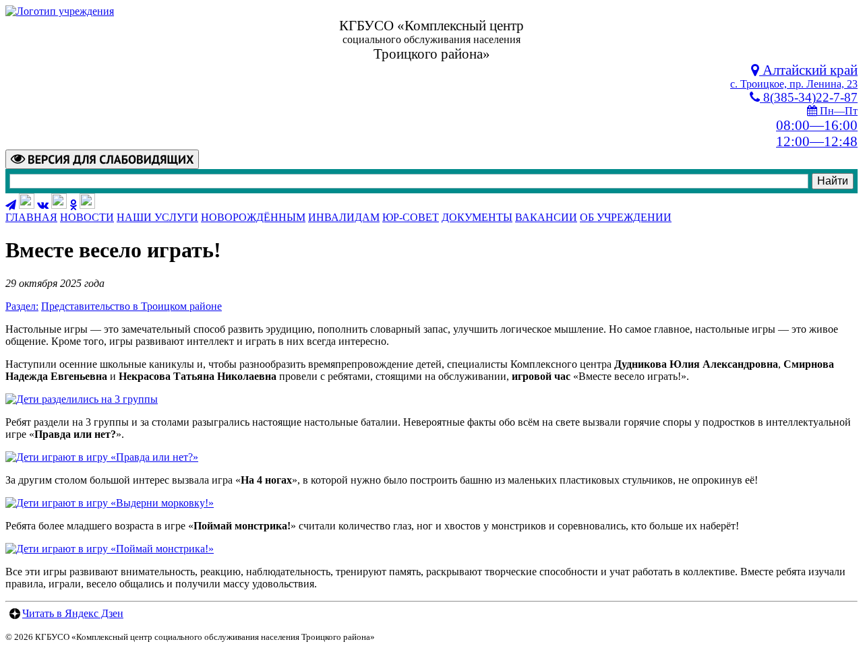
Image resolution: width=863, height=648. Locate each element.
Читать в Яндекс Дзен (72, 613)
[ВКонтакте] (43, 205)
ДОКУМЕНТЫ (477, 217)
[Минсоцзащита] (87, 205)
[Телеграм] (10, 205)
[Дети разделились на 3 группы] (81, 399)
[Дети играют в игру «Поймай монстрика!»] (109, 548)
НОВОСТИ (87, 217)
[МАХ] (26, 205)
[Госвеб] (59, 205)
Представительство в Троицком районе (131, 306)
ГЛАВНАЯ (31, 217)
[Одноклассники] (73, 205)
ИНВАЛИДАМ (344, 217)
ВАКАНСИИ (546, 217)
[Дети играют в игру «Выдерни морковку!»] (109, 503)
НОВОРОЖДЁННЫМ (253, 217)
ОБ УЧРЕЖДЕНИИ (626, 217)
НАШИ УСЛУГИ (157, 217)
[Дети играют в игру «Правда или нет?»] (101, 457)
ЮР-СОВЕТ (410, 217)
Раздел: (21, 306)
